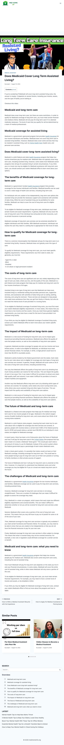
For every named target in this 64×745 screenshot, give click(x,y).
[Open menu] (60, 3)
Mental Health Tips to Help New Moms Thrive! (17, 715)
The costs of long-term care (16, 694)
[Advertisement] (32, 19)
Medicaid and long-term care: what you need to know (24, 707)
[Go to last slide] (4, 637)
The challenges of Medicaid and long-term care (22, 704)
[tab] (28, 656)
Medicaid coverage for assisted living (19, 682)
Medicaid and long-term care (16, 679)
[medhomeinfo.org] (10, 3)
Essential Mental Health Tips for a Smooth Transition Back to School (25, 724)
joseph (8, 84)
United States (39, 439)
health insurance (50, 136)
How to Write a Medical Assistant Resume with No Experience (16, 601)
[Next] (59, 637)
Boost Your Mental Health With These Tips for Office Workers (22, 721)
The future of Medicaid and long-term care (20, 700)
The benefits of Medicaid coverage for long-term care (24, 688)
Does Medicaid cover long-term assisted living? (22, 685)
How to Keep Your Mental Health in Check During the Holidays (23, 727)
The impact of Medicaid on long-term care (20, 697)
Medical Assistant (10, 72)
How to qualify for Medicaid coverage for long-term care (25, 691)
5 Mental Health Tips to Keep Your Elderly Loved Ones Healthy (23, 718)
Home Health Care (36, 143)
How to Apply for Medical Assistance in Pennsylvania (49, 601)
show (14, 89)
